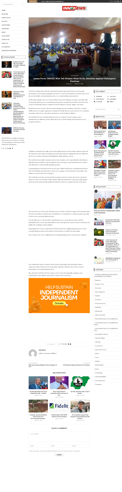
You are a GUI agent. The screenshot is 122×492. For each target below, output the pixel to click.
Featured (98, 299)
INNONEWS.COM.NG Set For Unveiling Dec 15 (113, 259)
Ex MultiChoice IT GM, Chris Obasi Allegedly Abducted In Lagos (19, 64)
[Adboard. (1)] (59, 279)
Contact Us (5, 39)
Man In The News (100, 349)
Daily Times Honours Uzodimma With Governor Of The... (59, 393)
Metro (97, 353)
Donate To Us (6, 17)
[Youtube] (10, 148)
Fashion (97, 296)
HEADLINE (5, 14)
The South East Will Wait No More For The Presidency (100, 132)
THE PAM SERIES (100, 377)
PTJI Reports (6, 47)
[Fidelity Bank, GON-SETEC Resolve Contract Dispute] (59, 406)
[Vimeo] (12, 148)
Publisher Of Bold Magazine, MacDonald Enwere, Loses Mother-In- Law (19, 95)
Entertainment (100, 292)
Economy (98, 288)
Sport (4, 32)
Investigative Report (9, 50)
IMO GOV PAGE (100, 315)
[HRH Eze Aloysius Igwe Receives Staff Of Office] (7, 130)
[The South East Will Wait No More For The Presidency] (100, 125)
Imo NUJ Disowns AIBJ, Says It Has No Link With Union (114, 152)
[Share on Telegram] (68, 344)
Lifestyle (98, 342)
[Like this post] (60, 344)
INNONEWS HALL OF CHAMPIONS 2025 (106, 329)
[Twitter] (3, 148)
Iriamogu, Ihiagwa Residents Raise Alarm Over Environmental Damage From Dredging (113, 174)
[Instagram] (5, 148)
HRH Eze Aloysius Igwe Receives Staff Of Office (19, 129)
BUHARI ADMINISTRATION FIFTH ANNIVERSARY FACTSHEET (105, 275)
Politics (4, 21)
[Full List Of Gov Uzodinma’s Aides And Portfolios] (107, 200)
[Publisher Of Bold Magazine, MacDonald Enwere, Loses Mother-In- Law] (7, 94)
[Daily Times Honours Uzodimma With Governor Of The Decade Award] (59, 382)
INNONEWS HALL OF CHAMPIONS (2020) (106, 323)
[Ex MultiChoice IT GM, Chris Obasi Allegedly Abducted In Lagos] (7, 64)
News (97, 357)
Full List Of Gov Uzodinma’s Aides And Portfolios (107, 212)
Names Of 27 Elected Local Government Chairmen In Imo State (112, 231)
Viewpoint (5, 28)
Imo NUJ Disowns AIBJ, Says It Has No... (53, 1)
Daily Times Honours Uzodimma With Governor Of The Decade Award (100, 153)
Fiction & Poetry (100, 303)
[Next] (40, 1)
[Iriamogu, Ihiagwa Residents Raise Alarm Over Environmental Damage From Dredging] (38, 406)
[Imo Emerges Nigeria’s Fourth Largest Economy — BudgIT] (38, 382)
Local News (6, 36)
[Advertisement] (43, 136)
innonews (69, 83)
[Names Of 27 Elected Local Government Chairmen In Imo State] (99, 232)
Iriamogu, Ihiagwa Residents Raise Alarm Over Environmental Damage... (38, 416)
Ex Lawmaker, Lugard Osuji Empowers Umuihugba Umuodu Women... (80, 416)
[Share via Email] (70, 344)
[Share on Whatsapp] (66, 344)
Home (3, 10)
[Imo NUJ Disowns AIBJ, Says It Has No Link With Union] (80, 382)
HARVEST (98, 307)
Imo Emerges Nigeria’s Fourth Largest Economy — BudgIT (113, 133)
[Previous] (38, 1)
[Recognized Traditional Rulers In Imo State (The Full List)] (99, 222)
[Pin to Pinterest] (65, 344)
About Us (5, 43)
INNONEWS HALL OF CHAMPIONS (106, 319)
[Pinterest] (7, 148)
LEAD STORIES (6, 25)
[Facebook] (1, 148)
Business (98, 280)
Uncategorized (100, 380)
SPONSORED (99, 365)
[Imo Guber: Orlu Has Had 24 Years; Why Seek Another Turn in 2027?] (100, 164)
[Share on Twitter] (63, 344)
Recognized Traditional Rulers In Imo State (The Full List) (113, 221)
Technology (99, 373)
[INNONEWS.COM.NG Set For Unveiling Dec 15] (99, 260)
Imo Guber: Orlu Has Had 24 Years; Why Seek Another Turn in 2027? (100, 173)
